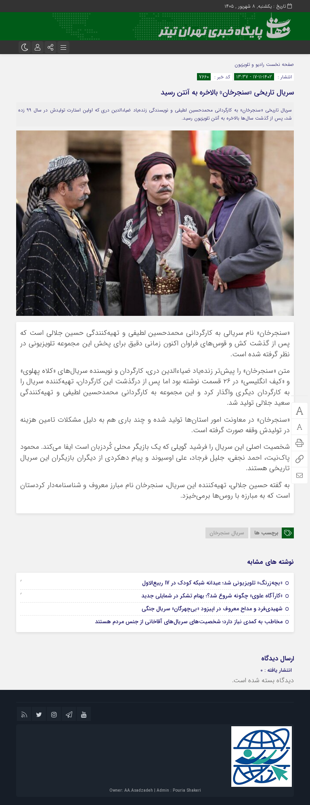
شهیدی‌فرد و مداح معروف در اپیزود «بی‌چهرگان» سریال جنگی (212, 608)
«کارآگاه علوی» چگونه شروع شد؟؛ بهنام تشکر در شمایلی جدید (212, 595)
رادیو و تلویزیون (249, 64)
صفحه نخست (279, 64)
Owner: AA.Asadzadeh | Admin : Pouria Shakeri (155, 791)
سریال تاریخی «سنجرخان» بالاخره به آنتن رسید (227, 92)
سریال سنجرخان (226, 533)
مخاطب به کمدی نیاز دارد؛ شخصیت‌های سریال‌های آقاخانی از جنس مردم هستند (189, 621)
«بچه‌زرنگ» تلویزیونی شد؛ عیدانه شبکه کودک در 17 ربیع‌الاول (212, 582)
